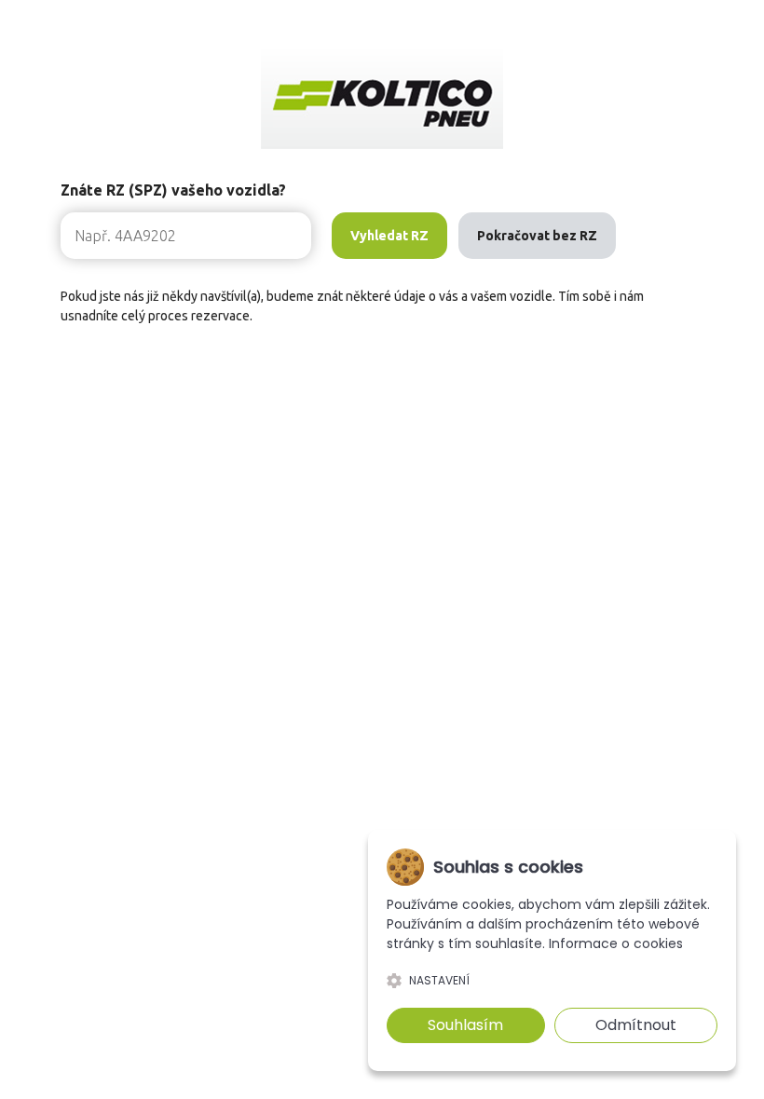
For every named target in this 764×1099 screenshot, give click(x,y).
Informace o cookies (616, 943)
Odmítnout (635, 1025)
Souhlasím (465, 1025)
